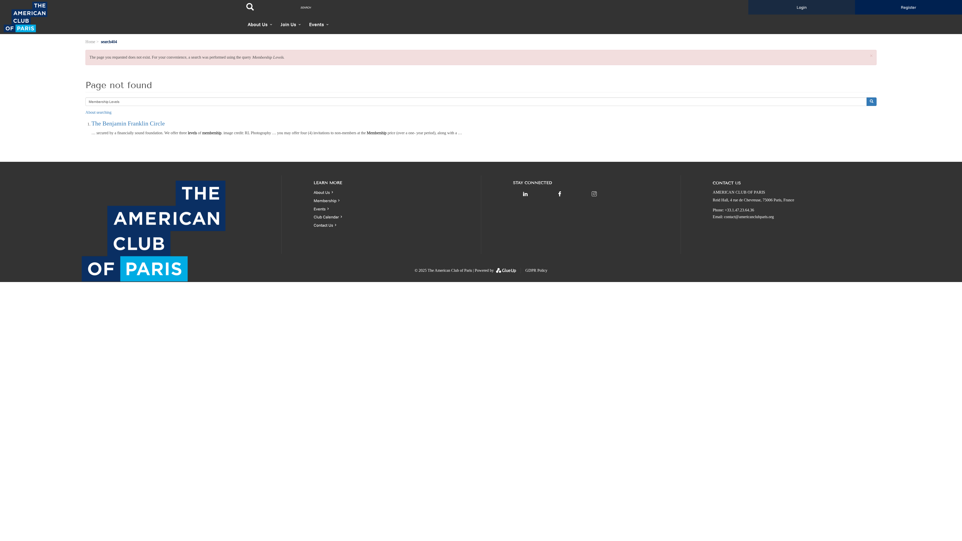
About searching (98, 112)
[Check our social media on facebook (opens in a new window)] (559, 193)
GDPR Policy (536, 270)
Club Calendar (326, 216)
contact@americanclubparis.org (749, 216)
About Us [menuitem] (258, 24)
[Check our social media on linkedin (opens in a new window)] (525, 193)
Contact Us (323, 225)
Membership (325, 200)
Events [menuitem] (316, 24)
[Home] (120, 17)
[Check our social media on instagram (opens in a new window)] (594, 193)
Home (90, 41)
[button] (871, 56)
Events (320, 208)
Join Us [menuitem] (288, 24)
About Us (322, 192)
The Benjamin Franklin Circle (128, 123)
